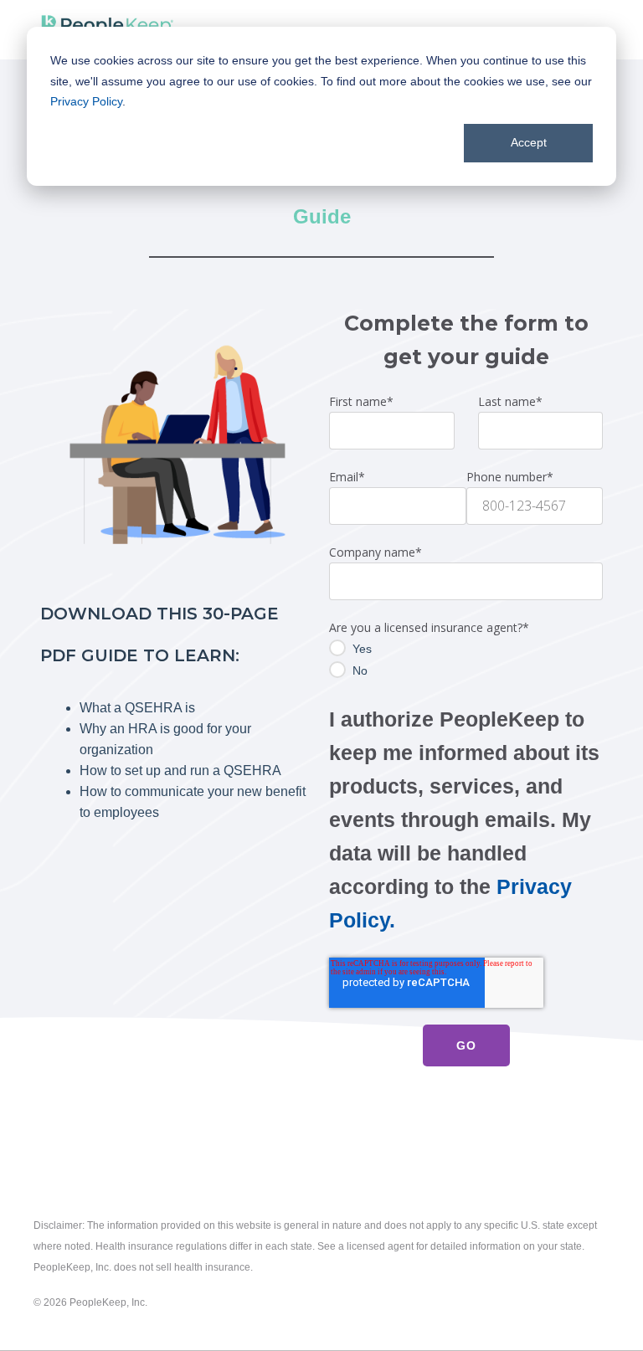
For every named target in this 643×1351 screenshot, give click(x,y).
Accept (529, 142)
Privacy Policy (86, 101)
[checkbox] (466, 659)
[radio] (466, 649)
